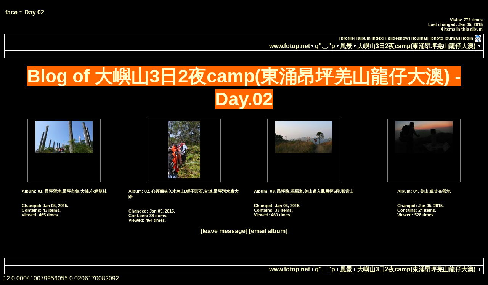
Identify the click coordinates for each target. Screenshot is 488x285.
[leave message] (224, 231)
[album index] (370, 38)
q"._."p (325, 46)
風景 (346, 46)
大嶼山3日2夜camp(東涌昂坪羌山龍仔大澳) (416, 46)
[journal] (420, 38)
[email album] (268, 231)
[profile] (347, 38)
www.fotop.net (289, 46)
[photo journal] (445, 38)
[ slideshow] (397, 38)
